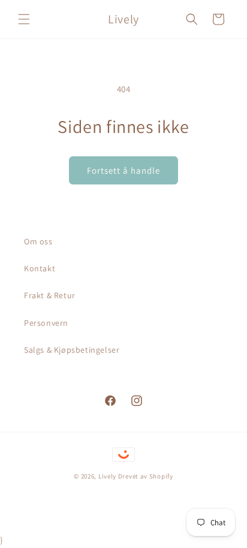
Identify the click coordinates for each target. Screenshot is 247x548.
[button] (24, 19)
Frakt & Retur (50, 295)
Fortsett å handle (123, 170)
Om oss (38, 241)
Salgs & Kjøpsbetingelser (71, 349)
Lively (108, 476)
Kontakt (39, 268)
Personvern (46, 322)
